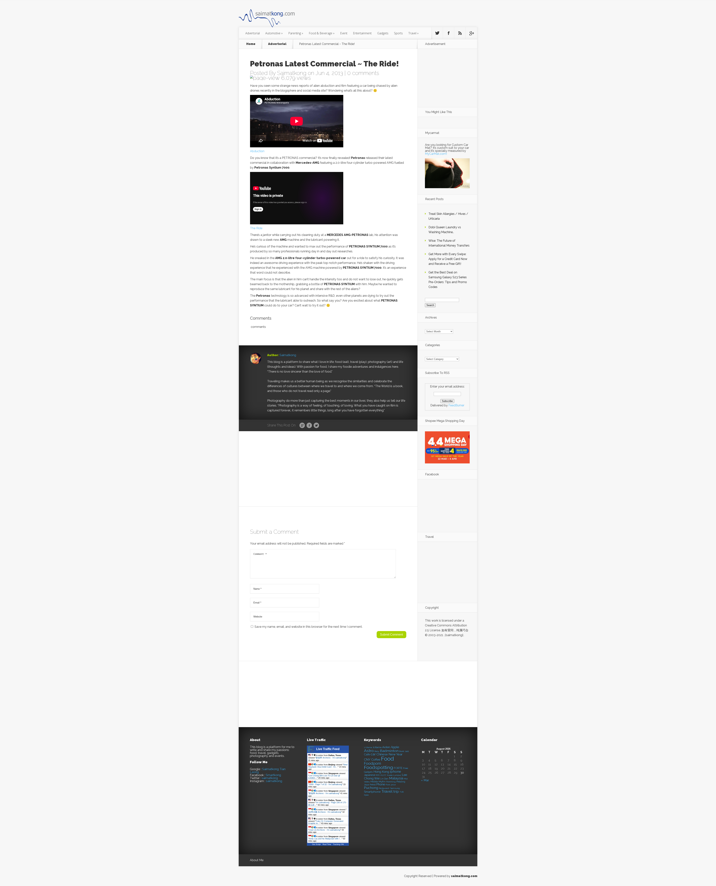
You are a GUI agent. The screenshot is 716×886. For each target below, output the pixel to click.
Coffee (375, 759)
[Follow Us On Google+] (471, 33)
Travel (413, 33)
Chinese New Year (389, 754)
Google (302, 426)
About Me (256, 860)
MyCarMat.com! (436, 154)
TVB (401, 792)
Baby (376, 751)
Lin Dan (384, 778)
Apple (395, 747)
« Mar (425, 780)
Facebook (309, 426)
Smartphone (372, 792)
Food (387, 758)
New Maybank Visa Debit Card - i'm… (328, 765)
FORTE (398, 768)
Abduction (257, 151)
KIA (378, 775)
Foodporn (372, 763)
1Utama (377, 747)
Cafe (367, 754)
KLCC (383, 775)
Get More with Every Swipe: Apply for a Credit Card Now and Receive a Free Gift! (447, 259)
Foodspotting (378, 767)
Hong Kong (381, 772)
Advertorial (252, 33)
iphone (395, 772)
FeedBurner (456, 405)
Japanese (369, 775)
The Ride (256, 228)
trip (396, 792)
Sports (398, 33)
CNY (367, 759)
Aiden (386, 747)
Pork (388, 785)
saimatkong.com (464, 876)
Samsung (395, 788)
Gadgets (382, 33)
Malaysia (396, 778)
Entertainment (362, 33)
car (373, 754)
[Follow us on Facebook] (448, 33)
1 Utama (368, 747)
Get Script (316, 844)
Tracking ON (338, 844)
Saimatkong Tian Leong (267, 770)
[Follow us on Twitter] (437, 33)
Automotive (274, 33)
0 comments (363, 73)
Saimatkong (291, 73)
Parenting (295, 33)
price (393, 785)
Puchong (371, 788)
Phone (380, 784)
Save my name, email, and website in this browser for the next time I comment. (308, 626)
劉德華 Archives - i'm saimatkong (331, 758)
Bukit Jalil (404, 751)
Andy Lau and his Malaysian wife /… (325, 839)
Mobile (374, 781)
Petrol (373, 784)
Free (405, 768)
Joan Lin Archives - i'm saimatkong (324, 830)
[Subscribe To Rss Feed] (460, 33)
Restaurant (384, 788)
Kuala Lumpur (394, 775)
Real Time (327, 844)
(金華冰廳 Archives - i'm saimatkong (324, 812)
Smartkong (273, 775)
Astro (369, 750)
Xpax (366, 795)
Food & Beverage (322, 33)
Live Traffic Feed (328, 749)
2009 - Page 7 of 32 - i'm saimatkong (325, 784)
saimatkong (270, 778)
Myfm (382, 781)
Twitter (316, 426)
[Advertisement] (378, 15)
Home (250, 44)
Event (343, 33)
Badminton (389, 751)
